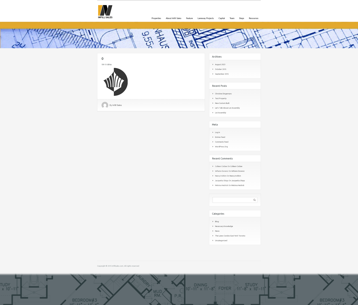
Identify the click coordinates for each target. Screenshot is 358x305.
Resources (253, 18)
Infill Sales (117, 105)
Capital (222, 18)
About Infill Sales (173, 18)
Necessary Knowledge (224, 226)
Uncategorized (221, 240)
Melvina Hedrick (237, 185)
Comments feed (221, 142)
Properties (156, 18)
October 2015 (220, 69)
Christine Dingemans (223, 94)
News (217, 231)
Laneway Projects (206, 18)
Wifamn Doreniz (238, 171)
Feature (189, 18)
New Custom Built (222, 103)
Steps (241, 18)
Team (232, 18)
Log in (217, 132)
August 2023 (220, 64)
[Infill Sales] (105, 13)
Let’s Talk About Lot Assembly (227, 108)
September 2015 (222, 74)
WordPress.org (221, 147)
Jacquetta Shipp (238, 180)
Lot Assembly (220, 113)
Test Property (220, 98)
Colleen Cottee (236, 166)
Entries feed (220, 137)
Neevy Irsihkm (235, 176)
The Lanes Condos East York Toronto (230, 236)
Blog (217, 221)
